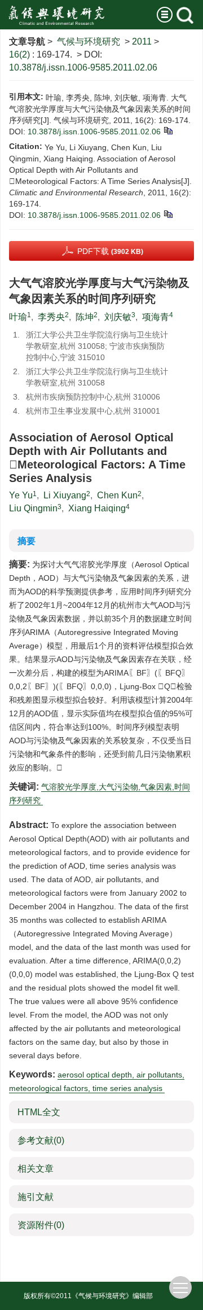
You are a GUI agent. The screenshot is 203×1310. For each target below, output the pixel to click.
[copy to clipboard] (168, 213)
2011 (142, 41)
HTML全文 (38, 1112)
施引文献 (35, 1197)
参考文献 (40, 1140)
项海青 (155, 317)
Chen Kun (117, 495)
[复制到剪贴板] (168, 129)
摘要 (26, 541)
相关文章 (35, 1168)
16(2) (20, 54)
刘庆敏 (117, 317)
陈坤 (85, 317)
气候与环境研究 (88, 41)
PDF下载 (110, 251)
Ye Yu (21, 495)
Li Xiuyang (64, 495)
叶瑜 (18, 317)
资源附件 (40, 1225)
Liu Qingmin (33, 508)
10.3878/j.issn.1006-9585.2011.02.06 (83, 67)
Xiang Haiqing (97, 508)
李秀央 (51, 317)
